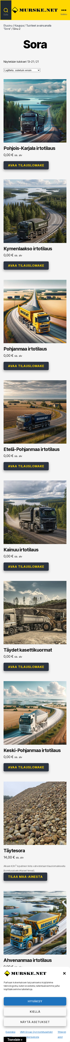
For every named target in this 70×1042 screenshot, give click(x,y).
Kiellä (35, 1011)
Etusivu (8, 25)
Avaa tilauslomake (26, 165)
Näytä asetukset (35, 1022)
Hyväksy (35, 1001)
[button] (64, 973)
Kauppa (19, 25)
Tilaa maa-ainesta (25, 877)
